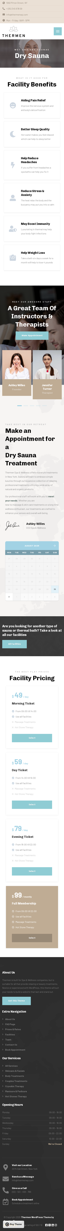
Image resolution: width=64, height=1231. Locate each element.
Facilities (10, 1034)
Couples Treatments (16, 1081)
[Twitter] (47, 375)
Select (32, 738)
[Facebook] (43, 375)
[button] (19, 405)
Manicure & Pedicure (16, 1091)
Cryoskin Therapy (14, 1086)
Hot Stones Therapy (16, 1096)
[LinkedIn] (12, 375)
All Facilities (14, 644)
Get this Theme (16, 1001)
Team (8, 1039)
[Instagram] (16, 375)
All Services (11, 1065)
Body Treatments (14, 1076)
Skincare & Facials (15, 1071)
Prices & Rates (13, 1029)
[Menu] (58, 31)
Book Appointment (15, 1049)
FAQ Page (10, 1024)
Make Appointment (32, 335)
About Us (10, 1019)
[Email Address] (20, 375)
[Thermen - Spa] (13, 31)
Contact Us (11, 1044)
